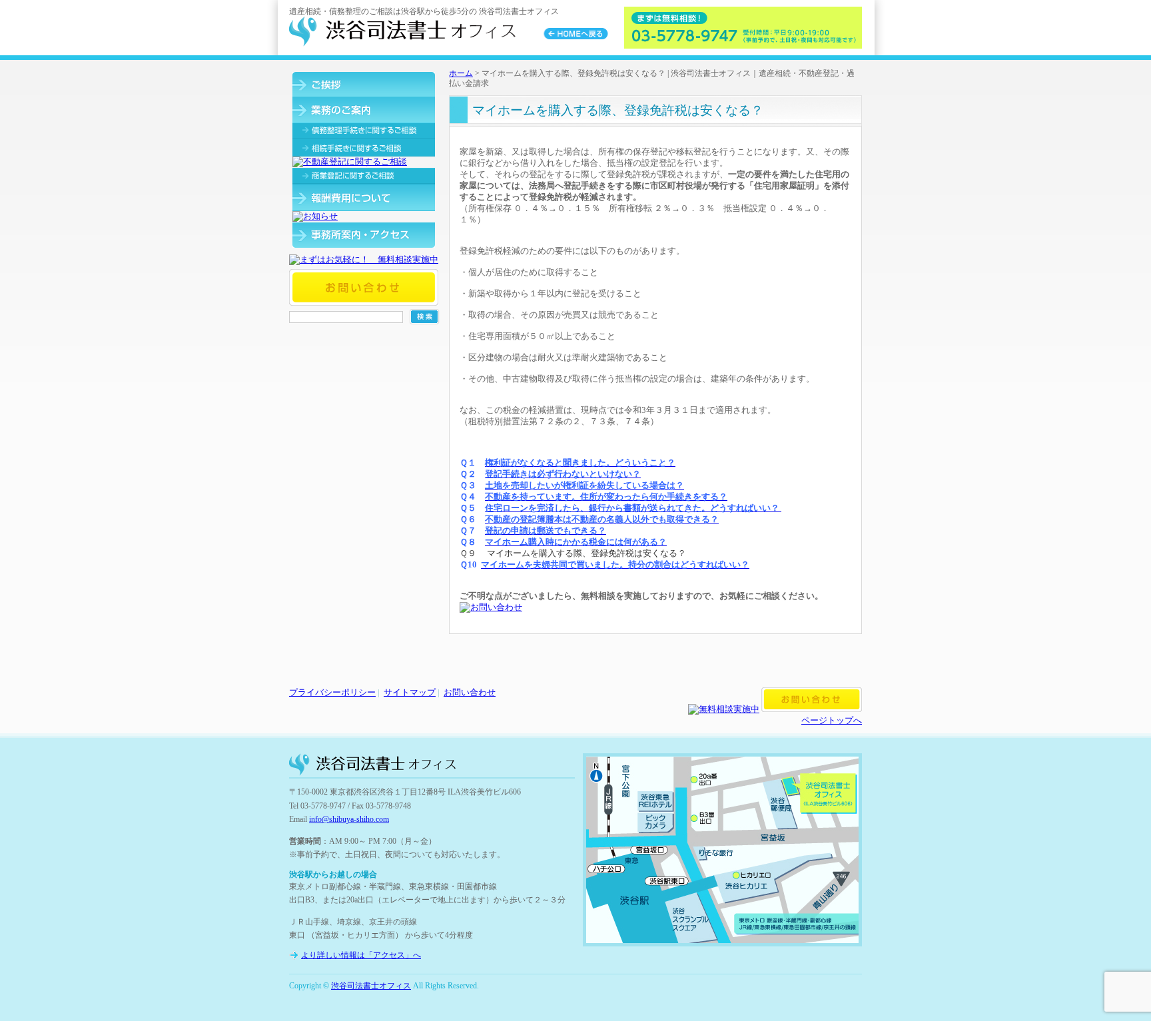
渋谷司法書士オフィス (371, 986)
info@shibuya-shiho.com (349, 819)
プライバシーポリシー (332, 692)
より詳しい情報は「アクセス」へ (361, 955)
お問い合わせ (470, 692)
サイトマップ (410, 692)
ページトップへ (831, 720)
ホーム (461, 73)
